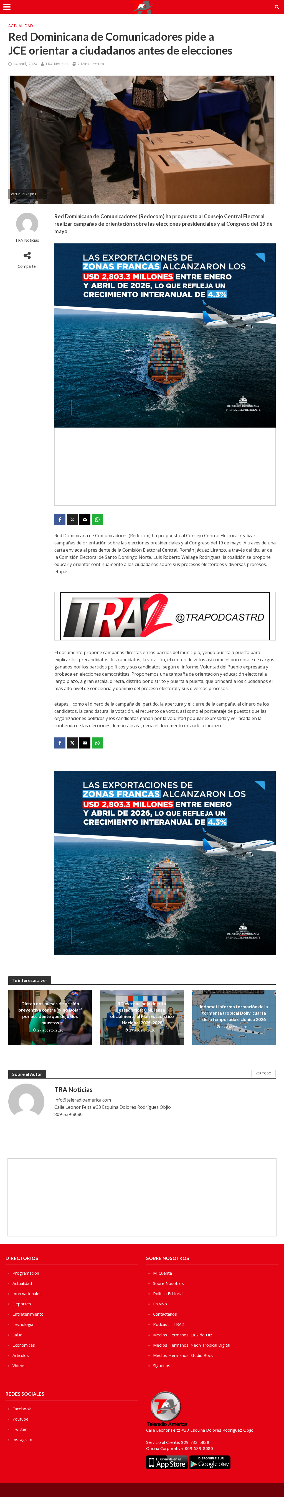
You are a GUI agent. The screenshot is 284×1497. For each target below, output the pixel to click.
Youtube (20, 1419)
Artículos (20, 1355)
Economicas (23, 1345)
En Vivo (160, 1303)
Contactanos (165, 1314)
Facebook (21, 1408)
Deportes (21, 1303)
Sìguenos (161, 1365)
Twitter (19, 1429)
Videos (19, 1365)
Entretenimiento (28, 1314)
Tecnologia (22, 1324)
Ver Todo (263, 1073)
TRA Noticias (57, 63)
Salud (17, 1334)
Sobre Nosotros (168, 1283)
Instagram (22, 1439)
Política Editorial (168, 1293)
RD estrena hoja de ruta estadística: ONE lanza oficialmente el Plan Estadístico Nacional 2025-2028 (142, 1013)
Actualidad (20, 25)
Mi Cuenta (162, 1273)
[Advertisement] (165, 466)
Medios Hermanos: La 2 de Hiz (182, 1334)
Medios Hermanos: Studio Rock (183, 1355)
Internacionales (27, 1293)
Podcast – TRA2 (168, 1324)
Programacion (25, 1273)
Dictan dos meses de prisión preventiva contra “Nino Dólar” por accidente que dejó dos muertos (50, 1013)
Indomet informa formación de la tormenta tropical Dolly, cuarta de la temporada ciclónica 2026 (234, 1013)
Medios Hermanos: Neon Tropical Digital (191, 1345)
